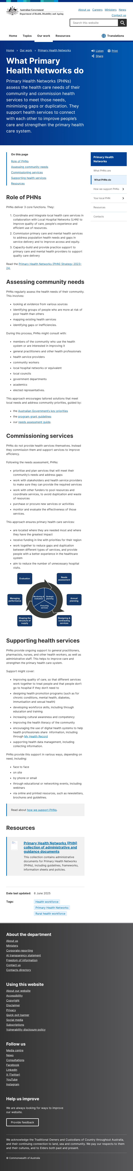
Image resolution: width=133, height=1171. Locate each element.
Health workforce (47, 901)
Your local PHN (102, 198)
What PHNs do (102, 179)
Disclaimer (13, 1005)
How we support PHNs (106, 188)
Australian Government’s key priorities (43, 411)
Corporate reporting (19, 950)
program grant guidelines (34, 416)
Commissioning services (27, 172)
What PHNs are (102, 170)
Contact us (119, 15)
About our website (18, 990)
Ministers (111, 9)
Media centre (14, 1050)
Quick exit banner (17, 1015)
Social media (14, 1020)
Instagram (12, 1084)
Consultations (15, 1060)
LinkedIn (11, 1069)
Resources (63, 35)
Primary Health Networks (54, 50)
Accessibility (14, 995)
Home (13, 35)
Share (99, 56)
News (122, 9)
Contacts (99, 216)
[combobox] (94, 23)
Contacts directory (18, 970)
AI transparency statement (23, 955)
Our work (43, 35)
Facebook (12, 1065)
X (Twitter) (13, 1074)
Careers (97, 9)
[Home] (34, 10)
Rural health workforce (50, 913)
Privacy (11, 1010)
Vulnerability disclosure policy (26, 1029)
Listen (100, 51)
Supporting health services (28, 178)
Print (115, 51)
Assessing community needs (29, 167)
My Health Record (36, 736)
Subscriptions (15, 1024)
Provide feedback (22, 1122)
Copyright (12, 1000)
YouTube (11, 1079)
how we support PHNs (42, 810)
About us (84, 9)
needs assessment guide (34, 422)
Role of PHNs (20, 161)
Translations (115, 35)
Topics (27, 35)
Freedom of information (21, 960)
